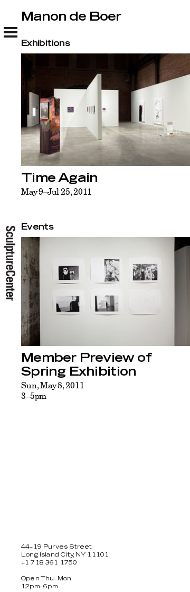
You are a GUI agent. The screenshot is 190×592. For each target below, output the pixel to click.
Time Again (59, 178)
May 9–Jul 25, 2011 (56, 191)
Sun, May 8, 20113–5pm (52, 390)
